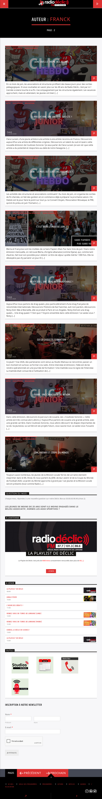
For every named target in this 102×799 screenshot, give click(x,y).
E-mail (9, 727)
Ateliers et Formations (23, 326)
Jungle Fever (12, 597)
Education (29, 103)
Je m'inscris (12, 752)
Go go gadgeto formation (51, 340)
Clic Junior (18, 103)
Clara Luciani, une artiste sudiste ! (51, 117)
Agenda (83, 784)
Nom (8, 714)
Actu (8, 48)
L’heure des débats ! (15, 605)
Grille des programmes (28, 784)
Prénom (8, 723)
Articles (72, 784)
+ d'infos (51, 571)
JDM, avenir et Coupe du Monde (51, 452)
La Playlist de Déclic (15, 589)
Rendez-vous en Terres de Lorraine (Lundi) (24, 613)
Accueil (10, 784)
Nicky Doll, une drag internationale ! (51, 282)
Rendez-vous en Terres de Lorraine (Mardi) (24, 621)
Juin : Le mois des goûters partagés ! (51, 172)
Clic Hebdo (17, 48)
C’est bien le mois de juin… (52, 227)
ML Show (16, 439)
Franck (60, 19)
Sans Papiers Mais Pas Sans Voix (26, 213)
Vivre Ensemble (31, 48)
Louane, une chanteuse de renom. (52, 395)
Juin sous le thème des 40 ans (52, 62)
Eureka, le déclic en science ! (18, 629)
